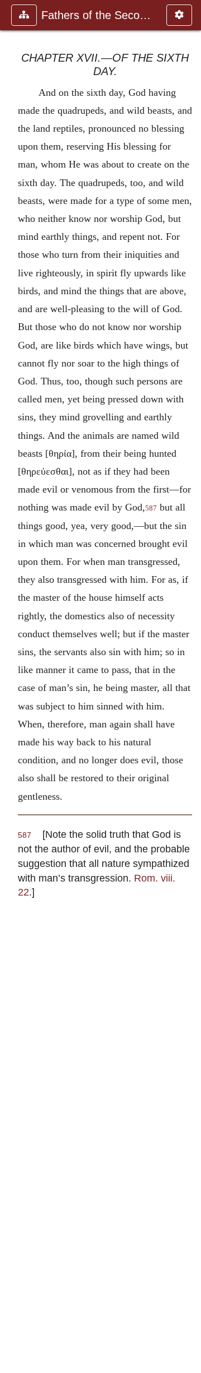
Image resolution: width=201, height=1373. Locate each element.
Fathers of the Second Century (98, 15)
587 (151, 508)
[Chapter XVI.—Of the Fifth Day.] (13, 686)
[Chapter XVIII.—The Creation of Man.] (188, 686)
